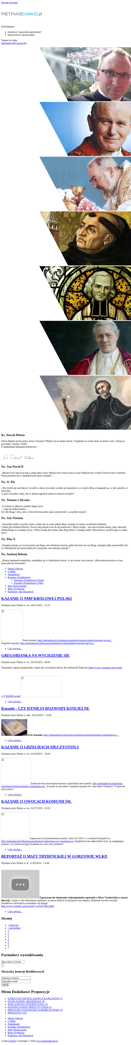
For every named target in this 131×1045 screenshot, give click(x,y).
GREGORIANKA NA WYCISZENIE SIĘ (35, 655)
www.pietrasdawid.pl (47, 1041)
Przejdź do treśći (9, 2)
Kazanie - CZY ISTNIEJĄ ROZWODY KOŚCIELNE (45, 708)
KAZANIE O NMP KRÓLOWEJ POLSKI (36, 598)
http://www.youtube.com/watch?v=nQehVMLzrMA (27, 906)
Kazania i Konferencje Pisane (29, 580)
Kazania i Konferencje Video (28, 583)
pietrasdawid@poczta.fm (13, 43)
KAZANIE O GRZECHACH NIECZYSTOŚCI (40, 747)
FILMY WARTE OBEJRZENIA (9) (26, 1001)
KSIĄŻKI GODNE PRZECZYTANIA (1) (30, 1007)
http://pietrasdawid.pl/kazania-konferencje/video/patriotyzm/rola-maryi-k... (57, 643)
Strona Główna (15, 568)
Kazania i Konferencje (19, 577)
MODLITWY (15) (17, 1012)
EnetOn (12, 1041)
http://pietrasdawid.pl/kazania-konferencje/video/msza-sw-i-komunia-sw (37, 841)
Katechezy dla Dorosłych (20, 591)
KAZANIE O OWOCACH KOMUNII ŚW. (36, 801)
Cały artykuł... (15, 648)
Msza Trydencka (16, 588)
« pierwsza (13, 925)
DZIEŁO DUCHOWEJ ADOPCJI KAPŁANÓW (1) (35, 998)
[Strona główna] (22, 21)
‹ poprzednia (14, 928)
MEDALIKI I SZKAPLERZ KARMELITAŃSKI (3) (35, 1010)
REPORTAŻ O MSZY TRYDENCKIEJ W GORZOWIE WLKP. (54, 856)
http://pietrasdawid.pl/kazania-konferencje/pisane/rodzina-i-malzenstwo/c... (81, 735)
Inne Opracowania (17, 586)
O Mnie (11, 571)
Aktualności (14, 574)
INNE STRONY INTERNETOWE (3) (28, 1004)
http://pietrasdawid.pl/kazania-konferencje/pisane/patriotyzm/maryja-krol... (75, 640)
